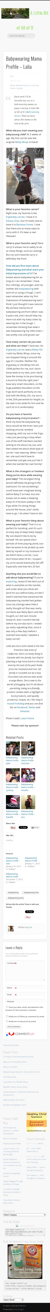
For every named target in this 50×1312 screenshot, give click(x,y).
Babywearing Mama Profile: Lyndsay (12, 787)
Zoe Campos (32, 1175)
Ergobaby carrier (15, 216)
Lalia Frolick (27, 718)
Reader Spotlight (16, 88)
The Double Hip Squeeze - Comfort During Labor (11, 1130)
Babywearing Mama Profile (31, 859)
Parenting (35, 85)
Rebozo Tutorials (10, 1067)
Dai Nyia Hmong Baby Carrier (15, 1105)
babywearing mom (31, 892)
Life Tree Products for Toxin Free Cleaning (36, 1159)
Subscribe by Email (11, 1045)
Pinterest (24, 43)
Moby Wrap (21, 142)
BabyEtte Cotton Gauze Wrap (15, 1087)
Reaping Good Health (12, 1143)
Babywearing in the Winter (14, 1100)
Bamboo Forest (24, 224)
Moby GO (37, 349)
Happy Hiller (32, 1167)
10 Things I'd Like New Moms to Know (18, 1056)
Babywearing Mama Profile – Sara (13, 861)
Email (12, 995)
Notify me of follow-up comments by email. (26, 1016)
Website (10, 1001)
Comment (12, 963)
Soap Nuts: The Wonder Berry (15, 1082)
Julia (11, 76)
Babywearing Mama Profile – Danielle (13, 814)
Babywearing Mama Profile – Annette (28, 787)
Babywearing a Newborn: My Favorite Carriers (21, 1072)
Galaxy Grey (12, 220)
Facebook (13, 43)
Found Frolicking (16, 703)
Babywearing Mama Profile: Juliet (12, 760)
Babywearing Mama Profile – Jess (28, 814)
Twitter (19, 43)
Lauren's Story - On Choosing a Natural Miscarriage (11, 1151)
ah (28, 1148)
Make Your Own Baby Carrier (15, 1062)
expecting (11, 581)
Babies (12, 85)
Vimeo (30, 43)
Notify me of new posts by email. (22, 1021)
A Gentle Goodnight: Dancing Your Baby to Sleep (12, 1192)
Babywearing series (16, 898)
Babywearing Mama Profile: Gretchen (27, 760)
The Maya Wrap (9, 1077)
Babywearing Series (23, 85)
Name (12, 988)
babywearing (26, 288)
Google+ (36, 43)
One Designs (18, 1309)
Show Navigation (40, 25)
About (40, 1143)
